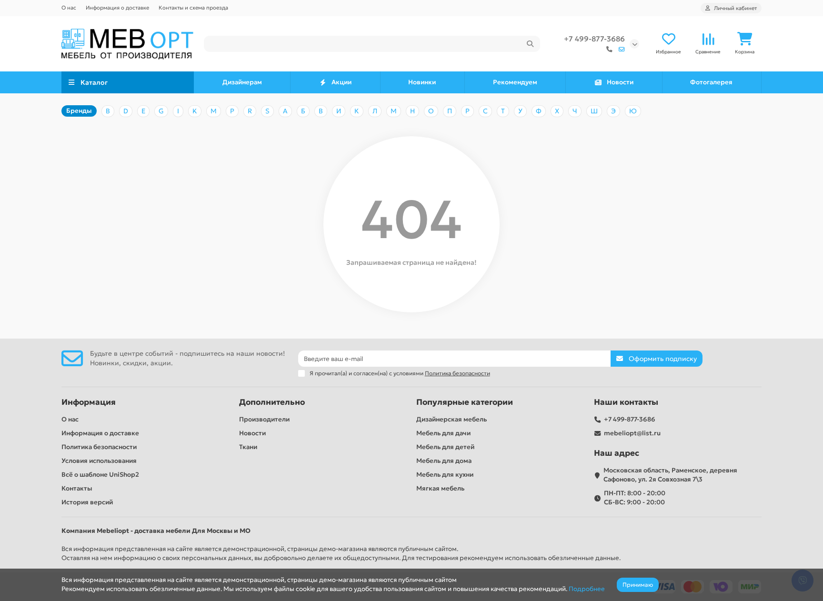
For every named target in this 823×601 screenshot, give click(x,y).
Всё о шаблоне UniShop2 (100, 475)
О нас (68, 7)
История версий (87, 502)
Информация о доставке (117, 7)
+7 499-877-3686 (594, 38)
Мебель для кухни (444, 475)
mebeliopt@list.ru (632, 433)
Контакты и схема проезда (193, 7)
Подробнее (587, 589)
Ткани (248, 447)
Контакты (76, 488)
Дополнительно (272, 402)
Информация (88, 402)
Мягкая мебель (440, 488)
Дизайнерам (242, 82)
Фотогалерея (711, 82)
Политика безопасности (99, 447)
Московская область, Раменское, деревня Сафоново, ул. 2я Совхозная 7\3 (670, 474)
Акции (341, 82)
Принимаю (637, 584)
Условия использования (99, 461)
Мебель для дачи (443, 433)
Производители (264, 419)
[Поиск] (530, 43)
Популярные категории (464, 402)
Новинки (422, 82)
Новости (620, 82)
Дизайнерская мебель (451, 419)
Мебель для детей (445, 447)
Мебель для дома (444, 461)
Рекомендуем (515, 82)
